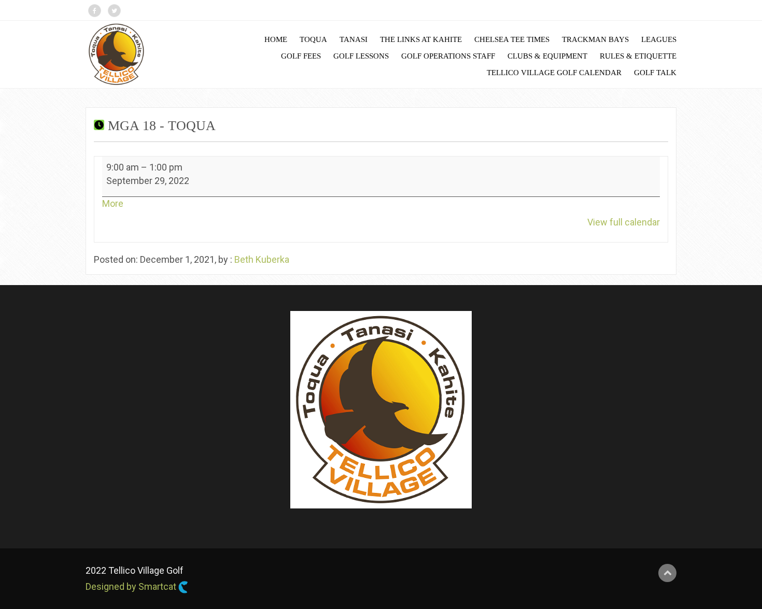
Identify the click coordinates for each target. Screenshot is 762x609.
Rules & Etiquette (638, 56)
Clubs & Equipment (547, 56)
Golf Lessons (361, 56)
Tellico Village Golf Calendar (554, 72)
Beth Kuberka (261, 259)
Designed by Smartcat (132, 586)
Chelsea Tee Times (511, 39)
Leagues (658, 39)
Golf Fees (301, 56)
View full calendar (623, 222)
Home (275, 39)
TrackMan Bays (595, 39)
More (112, 203)
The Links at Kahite (421, 39)
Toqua (313, 39)
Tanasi (354, 39)
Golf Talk (655, 72)
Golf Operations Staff (448, 56)
